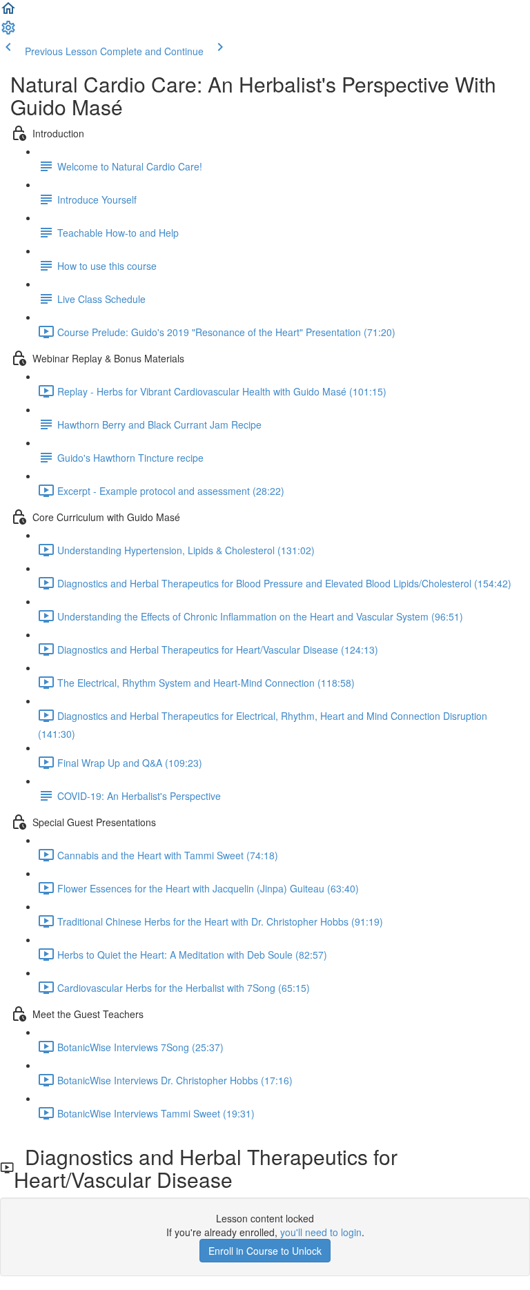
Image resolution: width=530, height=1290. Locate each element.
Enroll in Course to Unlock (265, 1251)
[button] (8, 12)
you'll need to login (321, 1232)
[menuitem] (8, 32)
